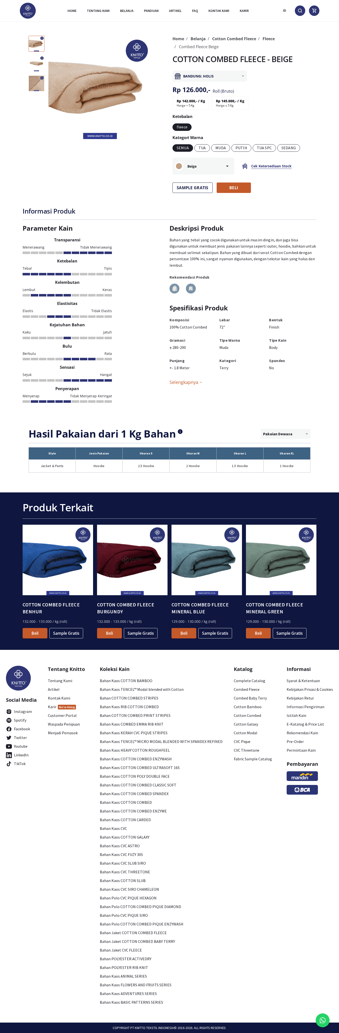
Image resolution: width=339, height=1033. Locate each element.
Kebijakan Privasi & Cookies (310, 689)
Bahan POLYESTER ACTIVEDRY (125, 958)
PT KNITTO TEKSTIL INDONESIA (152, 1028)
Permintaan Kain (301, 750)
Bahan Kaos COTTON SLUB (123, 880)
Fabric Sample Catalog (253, 758)
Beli (35, 633)
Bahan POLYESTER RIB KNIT (124, 967)
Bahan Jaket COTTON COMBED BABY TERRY (137, 941)
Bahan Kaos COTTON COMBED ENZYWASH (136, 758)
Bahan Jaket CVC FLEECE (121, 950)
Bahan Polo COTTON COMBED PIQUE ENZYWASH (141, 924)
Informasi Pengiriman (305, 706)
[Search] (300, 10)
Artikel (175, 10)
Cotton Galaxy (246, 724)
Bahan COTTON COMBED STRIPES (129, 698)
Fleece (269, 38)
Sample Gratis (66, 633)
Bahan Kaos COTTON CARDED (125, 819)
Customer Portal (62, 715)
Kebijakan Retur (300, 698)
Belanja (127, 10)
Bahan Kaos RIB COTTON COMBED (129, 706)
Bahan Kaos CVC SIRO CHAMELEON (129, 889)
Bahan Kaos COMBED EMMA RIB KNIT (132, 724)
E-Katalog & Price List (305, 724)
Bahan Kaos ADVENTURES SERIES (128, 993)
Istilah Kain (296, 715)
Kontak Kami (59, 698)
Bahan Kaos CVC (113, 828)
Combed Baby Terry (250, 698)
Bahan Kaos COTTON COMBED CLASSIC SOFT (138, 784)
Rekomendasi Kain (302, 732)
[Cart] (314, 10)
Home (72, 10)
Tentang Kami (98, 10)
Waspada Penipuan (64, 724)
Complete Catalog (249, 680)
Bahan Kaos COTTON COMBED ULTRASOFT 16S (140, 767)
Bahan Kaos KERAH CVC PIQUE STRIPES (134, 732)
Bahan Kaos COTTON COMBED (126, 802)
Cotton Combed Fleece (234, 38)
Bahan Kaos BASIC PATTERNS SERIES (131, 1002)
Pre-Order (295, 741)
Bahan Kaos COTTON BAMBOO (126, 680)
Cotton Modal (245, 732)
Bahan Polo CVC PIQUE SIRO (124, 915)
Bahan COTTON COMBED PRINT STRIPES (135, 715)
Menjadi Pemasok (63, 732)
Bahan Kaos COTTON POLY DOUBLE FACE (135, 776)
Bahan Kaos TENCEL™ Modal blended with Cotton (142, 689)
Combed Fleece (247, 689)
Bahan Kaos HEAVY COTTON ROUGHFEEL (135, 750)
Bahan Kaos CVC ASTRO (120, 845)
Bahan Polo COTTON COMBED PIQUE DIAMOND (140, 906)
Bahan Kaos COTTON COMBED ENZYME (133, 811)
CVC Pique (242, 741)
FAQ (195, 10)
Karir (244, 10)
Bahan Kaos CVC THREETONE (125, 871)
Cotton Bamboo (248, 706)
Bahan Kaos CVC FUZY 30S (121, 854)
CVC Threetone (246, 750)
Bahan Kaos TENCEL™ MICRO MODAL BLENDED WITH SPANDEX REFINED (161, 741)
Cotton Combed (247, 715)
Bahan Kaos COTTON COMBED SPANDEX (134, 793)
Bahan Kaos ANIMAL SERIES (123, 976)
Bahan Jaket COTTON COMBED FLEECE (133, 932)
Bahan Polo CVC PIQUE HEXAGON (128, 897)
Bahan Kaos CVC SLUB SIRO (123, 863)
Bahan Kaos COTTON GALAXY (124, 837)
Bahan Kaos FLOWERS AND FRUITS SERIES (135, 984)
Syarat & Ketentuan (303, 680)
